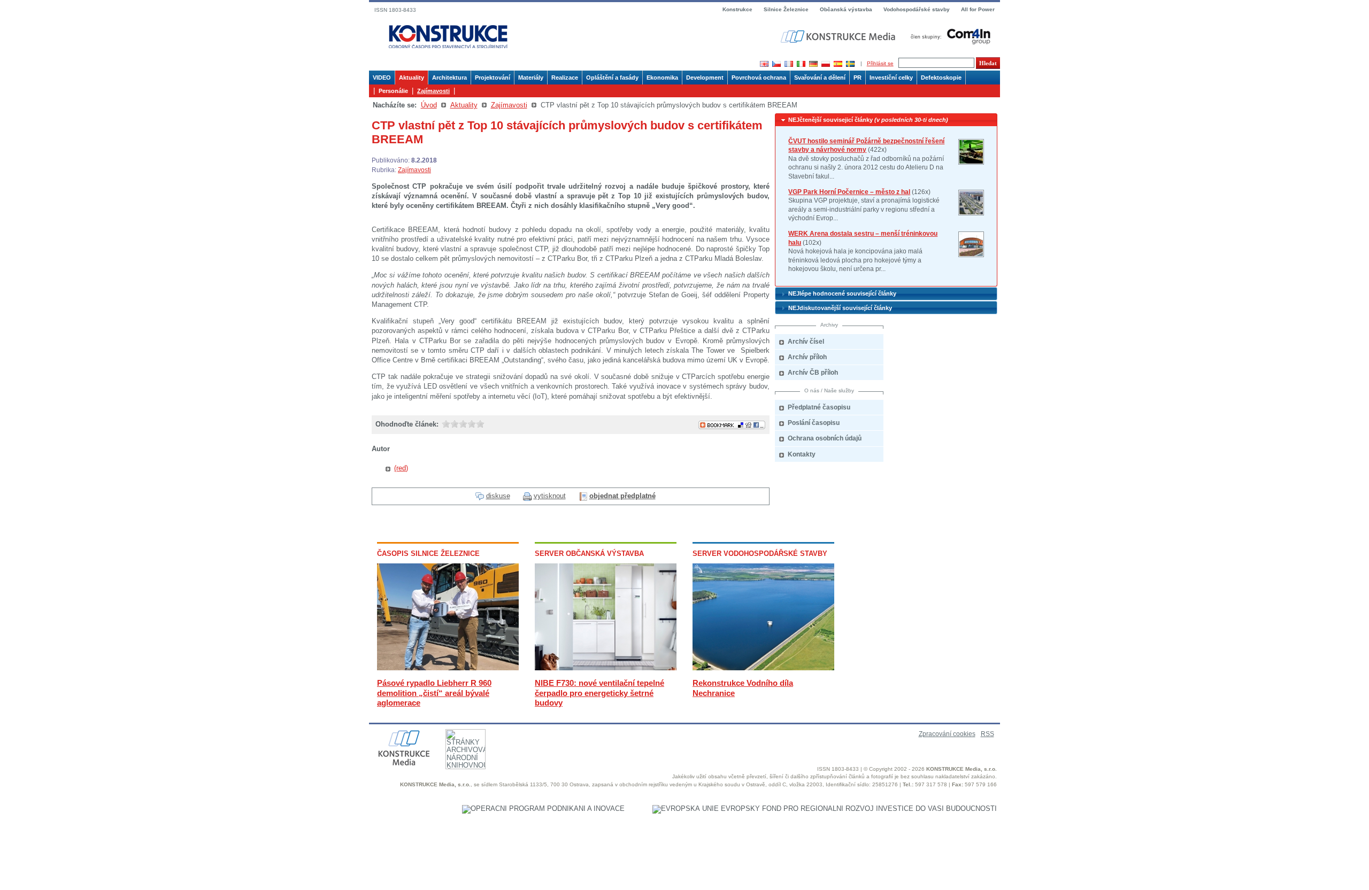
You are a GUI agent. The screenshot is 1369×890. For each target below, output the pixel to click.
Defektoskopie (941, 77)
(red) (401, 468)
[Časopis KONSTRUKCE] (448, 37)
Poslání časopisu (814, 423)
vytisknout (550, 496)
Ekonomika (662, 77)
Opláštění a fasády (612, 77)
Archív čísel (806, 341)
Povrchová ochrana (759, 77)
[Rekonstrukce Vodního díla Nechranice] (763, 668)
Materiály (530, 77)
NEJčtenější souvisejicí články (868, 120)
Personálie (393, 91)
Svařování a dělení (819, 77)
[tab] (886, 120)
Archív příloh (807, 357)
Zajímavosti (433, 91)
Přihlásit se (880, 63)
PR (857, 77)
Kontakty (802, 454)
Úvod (429, 105)
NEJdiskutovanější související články (840, 308)
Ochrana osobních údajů (825, 438)
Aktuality (411, 77)
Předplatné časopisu (819, 407)
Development (705, 77)
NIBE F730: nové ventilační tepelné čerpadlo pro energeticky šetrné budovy (599, 692)
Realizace (564, 77)
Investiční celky (891, 77)
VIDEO (382, 77)
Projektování (492, 77)
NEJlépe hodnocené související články (842, 293)
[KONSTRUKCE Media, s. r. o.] (839, 37)
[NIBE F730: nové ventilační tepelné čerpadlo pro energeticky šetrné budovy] (605, 668)
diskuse (498, 496)
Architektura (449, 77)
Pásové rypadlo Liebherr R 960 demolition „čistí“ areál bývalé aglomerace (434, 692)
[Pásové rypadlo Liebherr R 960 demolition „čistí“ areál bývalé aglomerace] (448, 668)
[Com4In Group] (948, 36)
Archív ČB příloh (813, 372)
